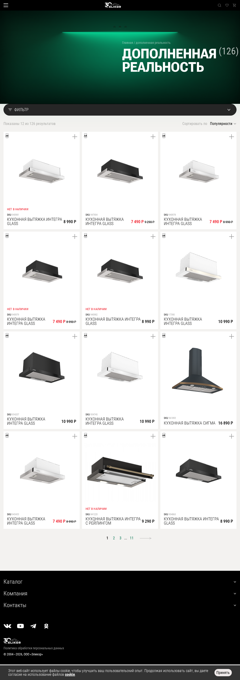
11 (132, 538)
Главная (127, 43)
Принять (223, 672)
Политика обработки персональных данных (34, 648)
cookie (70, 674)
